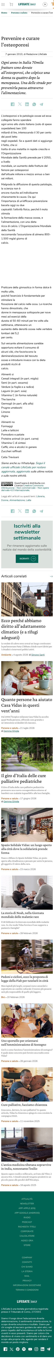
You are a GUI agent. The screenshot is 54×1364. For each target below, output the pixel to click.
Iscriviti (24, 558)
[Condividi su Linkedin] (27, 104)
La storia (27, 1271)
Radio (27, 1217)
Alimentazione (17, 500)
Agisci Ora (27, 1240)
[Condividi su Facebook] (12, 104)
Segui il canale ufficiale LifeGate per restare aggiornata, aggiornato (23, 467)
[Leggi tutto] (51, 576)
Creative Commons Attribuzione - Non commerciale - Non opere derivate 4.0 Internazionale (25, 488)
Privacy (27, 1280)
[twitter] (11, 1349)
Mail (27, 1276)
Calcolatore (27, 1236)
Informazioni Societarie (27, 1285)
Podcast (27, 1222)
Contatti (27, 1262)
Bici (3, 997)
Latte (28, 500)
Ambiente (6, 654)
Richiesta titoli (27, 1226)
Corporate (27, 1231)
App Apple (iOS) (27, 1208)
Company (27, 1257)
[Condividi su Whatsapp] (34, 104)
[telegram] (48, 1349)
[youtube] (30, 1349)
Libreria (40, 496)
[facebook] (5, 1349)
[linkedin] (42, 1349)
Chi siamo (27, 1266)
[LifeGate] (27, 4)
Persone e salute (9, 728)
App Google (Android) (27, 1213)
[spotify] (24, 1349)
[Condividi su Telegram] (41, 104)
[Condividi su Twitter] (20, 104)
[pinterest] (18, 1349)
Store (15, 4)
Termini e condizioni (27, 1289)
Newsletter (27, 1203)
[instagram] (36, 1349)
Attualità (27, 1199)
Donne (4, 500)
